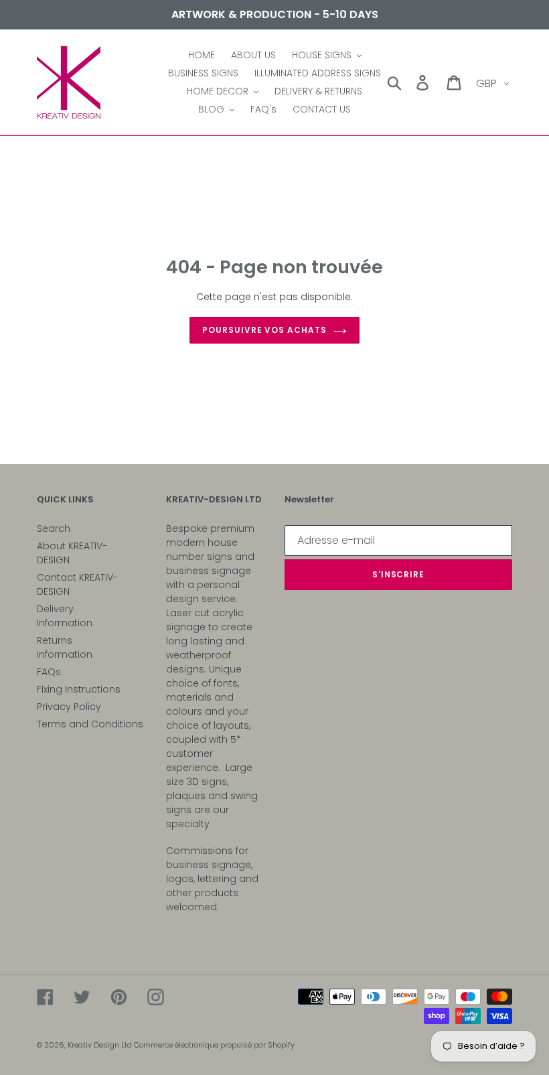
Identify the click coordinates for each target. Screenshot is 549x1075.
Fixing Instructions (79, 689)
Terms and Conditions (90, 724)
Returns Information (64, 647)
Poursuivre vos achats (264, 330)
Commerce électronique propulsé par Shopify (214, 1045)
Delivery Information (64, 616)
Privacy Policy (69, 706)
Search (53, 528)
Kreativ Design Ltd (101, 1045)
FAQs (49, 671)
